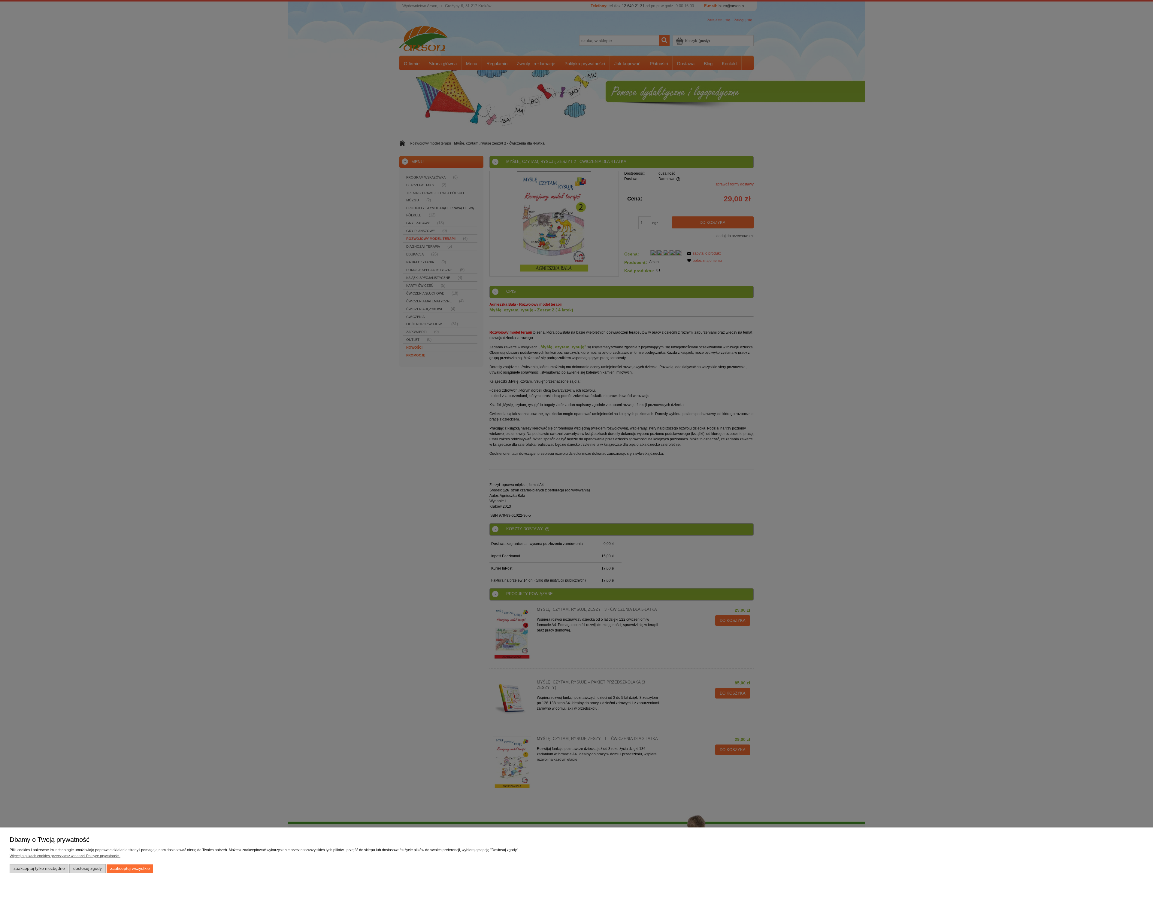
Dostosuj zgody (87, 868)
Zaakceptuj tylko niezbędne (39, 868)
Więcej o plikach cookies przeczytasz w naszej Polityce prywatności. (65, 856)
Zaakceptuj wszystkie (130, 868)
